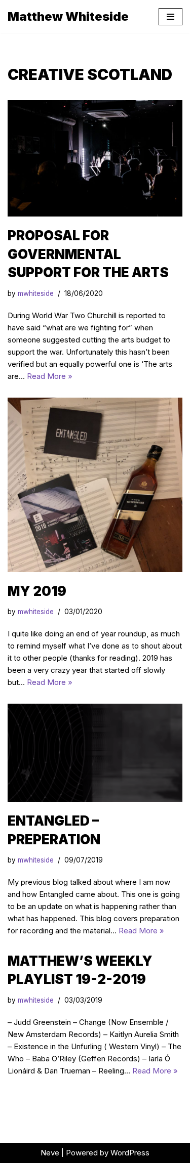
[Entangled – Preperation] (95, 753)
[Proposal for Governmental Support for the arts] (95, 158)
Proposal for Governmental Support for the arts (88, 254)
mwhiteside (36, 293)
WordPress (129, 1152)
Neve (50, 1152)
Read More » (49, 376)
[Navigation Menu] (170, 16)
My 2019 (37, 591)
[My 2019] (95, 485)
